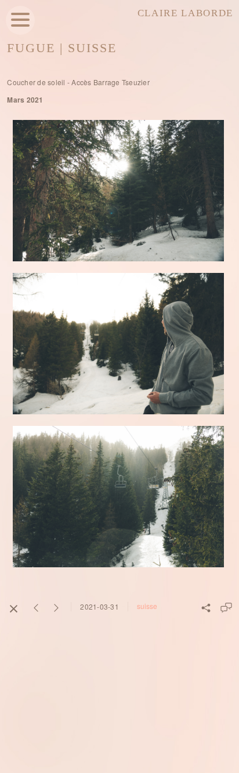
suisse (147, 606)
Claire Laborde (185, 13)
